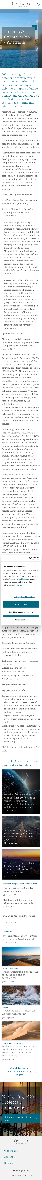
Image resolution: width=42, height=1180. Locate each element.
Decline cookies (21, 620)
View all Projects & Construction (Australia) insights (19, 1071)
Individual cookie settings (24, 597)
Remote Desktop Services (21, 1175)
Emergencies (22, 1170)
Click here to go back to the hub (18, 1119)
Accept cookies (21, 604)
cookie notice (23, 579)
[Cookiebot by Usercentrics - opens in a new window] (29, 558)
